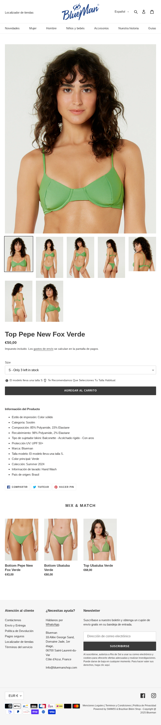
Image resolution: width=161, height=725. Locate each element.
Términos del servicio (18, 647)
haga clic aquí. (102, 665)
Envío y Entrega (15, 625)
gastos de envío (43, 348)
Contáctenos (13, 620)
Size (8, 362)
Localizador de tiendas (19, 641)
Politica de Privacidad (144, 705)
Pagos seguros (14, 636)
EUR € (13, 695)
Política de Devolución (19, 631)
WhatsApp (52, 624)
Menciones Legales (93, 705)
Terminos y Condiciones (118, 705)
